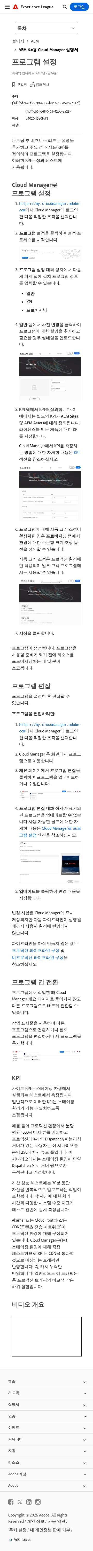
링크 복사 (42, 84)
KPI (77, 452)
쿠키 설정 (18, 1529)
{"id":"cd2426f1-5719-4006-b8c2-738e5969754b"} (46, 103)
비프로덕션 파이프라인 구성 (38, 957)
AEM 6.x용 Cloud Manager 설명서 (48, 49)
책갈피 (22, 84)
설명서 (18, 41)
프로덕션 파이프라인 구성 (35, 950)
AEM (35, 41)
